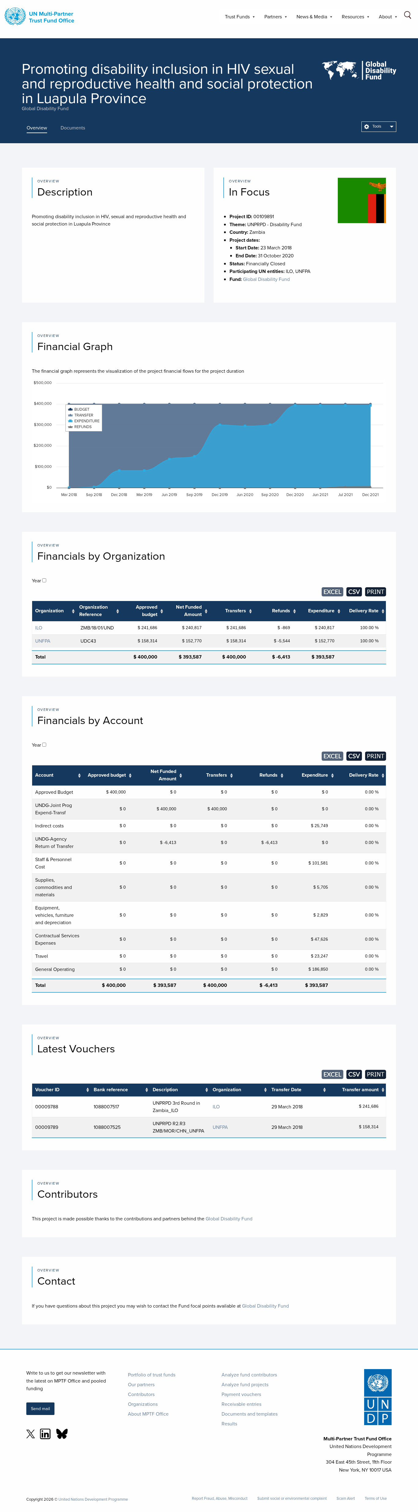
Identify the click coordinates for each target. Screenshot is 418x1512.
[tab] (41, 127)
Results (229, 1423)
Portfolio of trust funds (151, 1374)
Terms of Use (376, 1498)
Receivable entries (241, 1404)
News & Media (309, 18)
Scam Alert (346, 1498)
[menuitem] (379, 127)
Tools (376, 126)
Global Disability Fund (45, 108)
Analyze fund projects (245, 1384)
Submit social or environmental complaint (292, 1498)
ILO (38, 627)
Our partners (141, 1384)
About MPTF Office (148, 1413)
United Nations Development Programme (93, 1499)
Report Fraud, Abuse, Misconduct (220, 1498)
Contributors (141, 1394)
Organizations (143, 1404)
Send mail (40, 1408)
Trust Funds (235, 18)
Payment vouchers (241, 1394)
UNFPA (42, 640)
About (383, 18)
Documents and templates (250, 1413)
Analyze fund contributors (249, 1374)
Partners (270, 18)
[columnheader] (54, 611)
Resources (350, 18)
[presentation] (41, 127)
